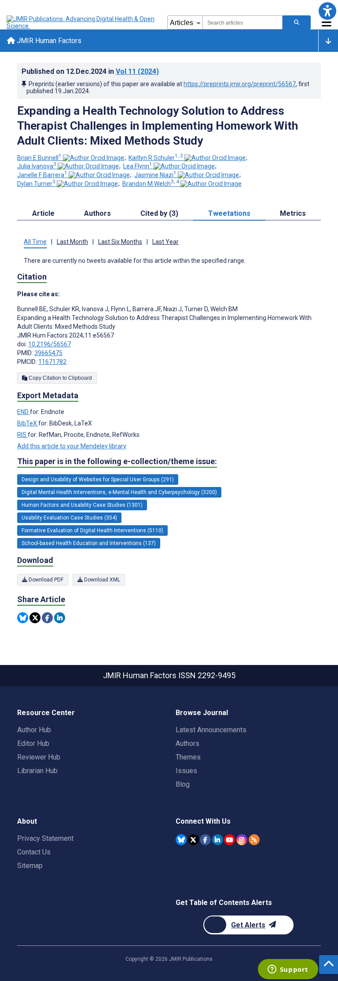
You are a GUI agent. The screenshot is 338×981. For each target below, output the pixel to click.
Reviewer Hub (38, 757)
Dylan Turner (36, 183)
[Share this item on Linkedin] (59, 617)
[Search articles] (297, 22)
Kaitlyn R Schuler (156, 157)
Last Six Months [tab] (120, 241)
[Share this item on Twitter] (34, 617)
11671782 (52, 361)
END (23, 411)
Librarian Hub (37, 771)
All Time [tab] (35, 241)
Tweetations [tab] (229, 213)
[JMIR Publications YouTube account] (229, 839)
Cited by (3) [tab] (159, 213)
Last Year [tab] (165, 241)
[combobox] (242, 22)
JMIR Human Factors (48, 40)
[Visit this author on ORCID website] (93, 157)
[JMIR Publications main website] (81, 22)
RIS (22, 434)
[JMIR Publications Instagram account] (241, 839)
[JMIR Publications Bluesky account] (181, 839)
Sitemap (30, 865)
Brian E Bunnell (39, 157)
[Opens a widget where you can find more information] (287, 970)
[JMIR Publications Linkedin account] (217, 839)
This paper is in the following (117, 461)
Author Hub (34, 730)
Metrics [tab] (293, 213)
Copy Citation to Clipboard (59, 378)
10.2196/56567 (49, 344)
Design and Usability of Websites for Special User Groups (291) (98, 479)
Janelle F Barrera (42, 174)
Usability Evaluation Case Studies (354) (69, 518)
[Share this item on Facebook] (47, 617)
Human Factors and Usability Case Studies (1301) (82, 505)
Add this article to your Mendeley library (71, 446)
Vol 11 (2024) (137, 71)
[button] (327, 11)
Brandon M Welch (150, 183)
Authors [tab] (97, 213)
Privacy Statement (45, 838)
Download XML (101, 580)
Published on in (90, 71)
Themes (188, 757)
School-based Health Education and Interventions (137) (89, 543)
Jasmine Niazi (155, 174)
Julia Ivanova (36, 166)
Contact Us (34, 852)
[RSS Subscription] (254, 839)
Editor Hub (33, 743)
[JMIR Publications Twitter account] (193, 839)
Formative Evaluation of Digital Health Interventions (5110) (92, 530)
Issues (186, 771)
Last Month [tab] (72, 241)
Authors (187, 743)
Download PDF (45, 580)
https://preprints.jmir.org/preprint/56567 (240, 83)
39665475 (48, 352)
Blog (183, 784)
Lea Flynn (137, 166)
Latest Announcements (211, 730)
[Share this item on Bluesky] (22, 617)
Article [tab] (43, 213)
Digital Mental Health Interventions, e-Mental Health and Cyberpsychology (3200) (119, 492)
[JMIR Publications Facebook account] (205, 839)
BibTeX (27, 423)
